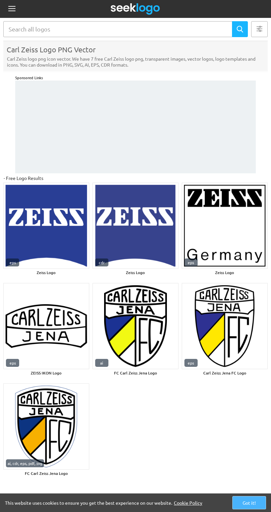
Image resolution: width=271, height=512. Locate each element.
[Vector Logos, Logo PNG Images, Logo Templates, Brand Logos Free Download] (135, 9)
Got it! (249, 503)
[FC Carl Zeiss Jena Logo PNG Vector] (135, 326)
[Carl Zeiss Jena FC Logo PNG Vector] (225, 326)
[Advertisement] (135, 127)
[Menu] (12, 9)
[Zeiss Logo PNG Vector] (46, 226)
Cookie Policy (188, 503)
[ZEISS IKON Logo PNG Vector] (46, 326)
